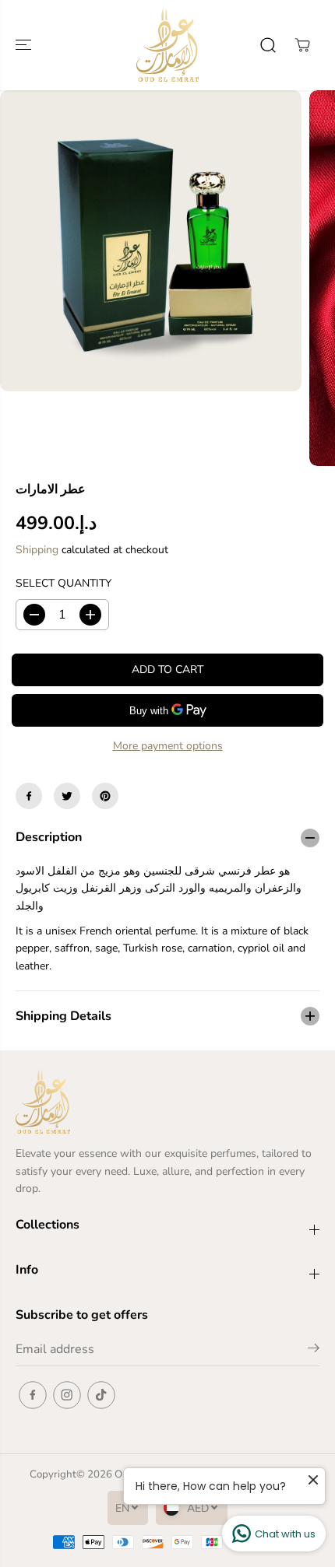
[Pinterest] (105, 796)
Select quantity (63, 583)
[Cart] (302, 45)
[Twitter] (67, 796)
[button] (25, 45)
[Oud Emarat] (167, 45)
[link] (167, 1102)
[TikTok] (101, 1395)
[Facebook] (29, 796)
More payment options (168, 745)
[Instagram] (67, 1395)
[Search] (268, 45)
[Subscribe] (313, 1351)
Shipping (37, 549)
